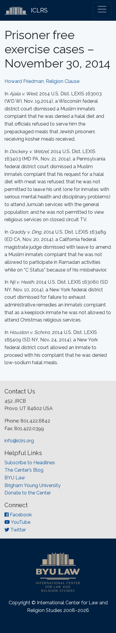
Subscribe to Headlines (29, 462)
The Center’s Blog (23, 470)
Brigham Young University (32, 485)
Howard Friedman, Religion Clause (41, 81)
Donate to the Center (27, 493)
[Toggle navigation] (102, 10)
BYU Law (14, 478)
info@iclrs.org (19, 441)
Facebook (20, 515)
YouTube (20, 522)
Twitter (17, 530)
